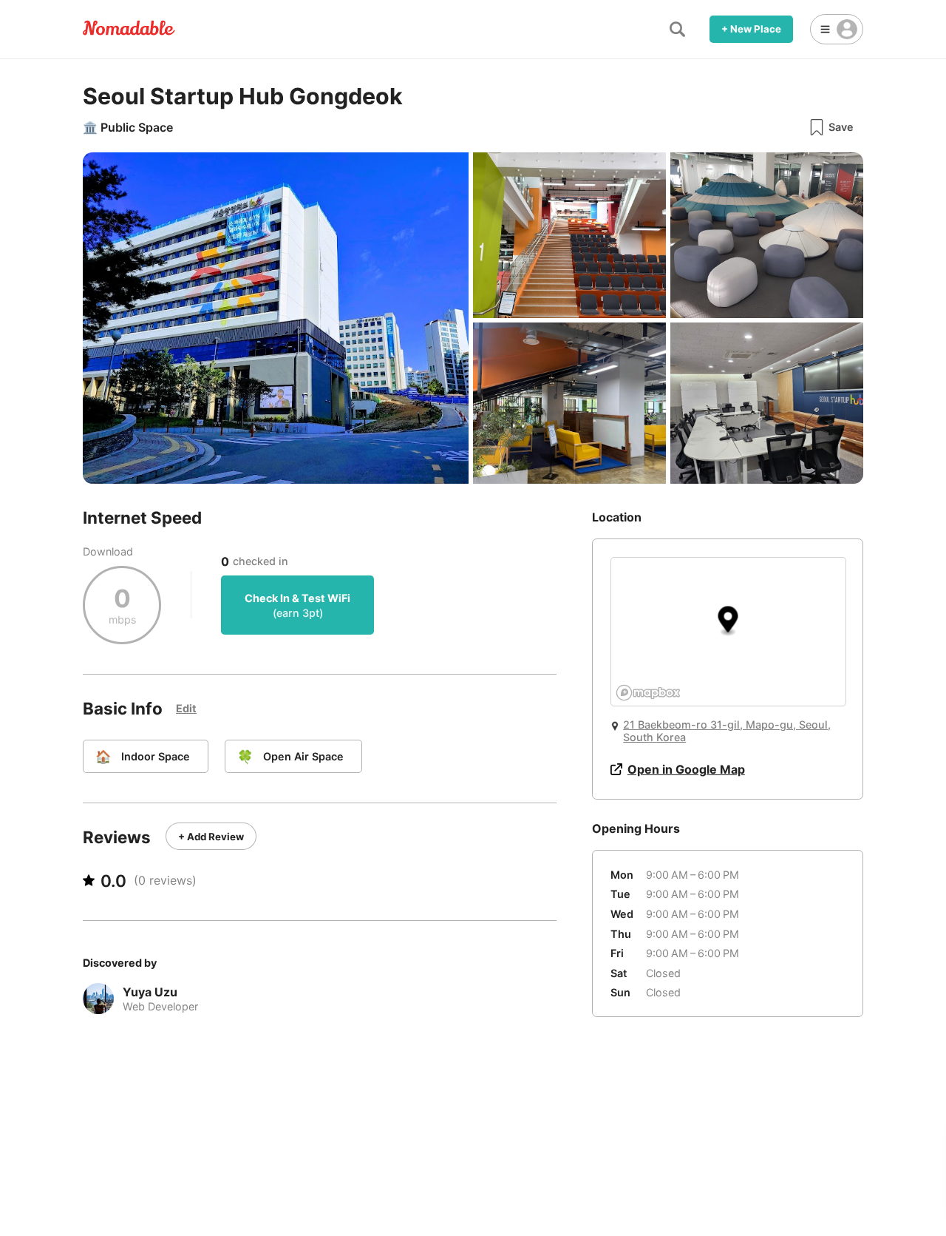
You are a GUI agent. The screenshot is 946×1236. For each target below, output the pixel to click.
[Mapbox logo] (648, 692)
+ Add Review (211, 836)
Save (841, 127)
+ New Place (751, 29)
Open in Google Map (686, 769)
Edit (186, 708)
